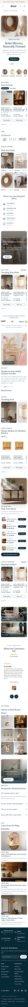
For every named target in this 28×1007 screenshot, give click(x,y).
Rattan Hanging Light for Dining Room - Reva (7, 108)
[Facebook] (14, 990)
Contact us (17, 966)
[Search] (23, 10)
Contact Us (8, 777)
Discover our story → (6, 388)
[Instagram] (18, 990)
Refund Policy (18, 976)
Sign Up (23, 956)
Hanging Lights (5, 971)
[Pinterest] (25, 990)
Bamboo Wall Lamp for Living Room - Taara (19, 292)
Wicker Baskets (5, 966)
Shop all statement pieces (10, 552)
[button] (3, 6)
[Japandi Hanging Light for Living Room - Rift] (20, 719)
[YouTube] (22, 990)
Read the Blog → (5, 827)
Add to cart (22, 517)
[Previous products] (21, 122)
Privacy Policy (18, 984)
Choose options (6, 118)
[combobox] (14, 10)
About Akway (18, 969)
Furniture (3, 969)
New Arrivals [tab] (5, 86)
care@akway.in (7, 940)
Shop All (7, 255)
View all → (4, 434)
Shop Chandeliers (14, 57)
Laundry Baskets (5, 977)
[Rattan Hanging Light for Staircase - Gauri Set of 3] (7, 732)
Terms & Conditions (19, 981)
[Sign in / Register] (20, 6)
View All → (24, 268)
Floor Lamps (4, 974)
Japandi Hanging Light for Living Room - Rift (19, 108)
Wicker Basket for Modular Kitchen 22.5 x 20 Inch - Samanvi (6, 456)
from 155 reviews (14, 654)
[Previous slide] (6, 61)
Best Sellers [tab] (13, 86)
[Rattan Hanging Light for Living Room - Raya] (20, 746)
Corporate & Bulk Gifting (19, 999)
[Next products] (25, 122)
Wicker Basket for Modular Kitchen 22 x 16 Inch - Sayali (18, 456)
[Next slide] (21, 61)
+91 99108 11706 (21, 933)
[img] (14, 652)
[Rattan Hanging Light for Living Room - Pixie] (20, 732)
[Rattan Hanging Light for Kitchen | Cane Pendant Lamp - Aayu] (7, 746)
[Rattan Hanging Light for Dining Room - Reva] (7, 719)
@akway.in (4, 711)
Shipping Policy (18, 979)
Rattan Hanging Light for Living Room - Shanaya (6, 292)
